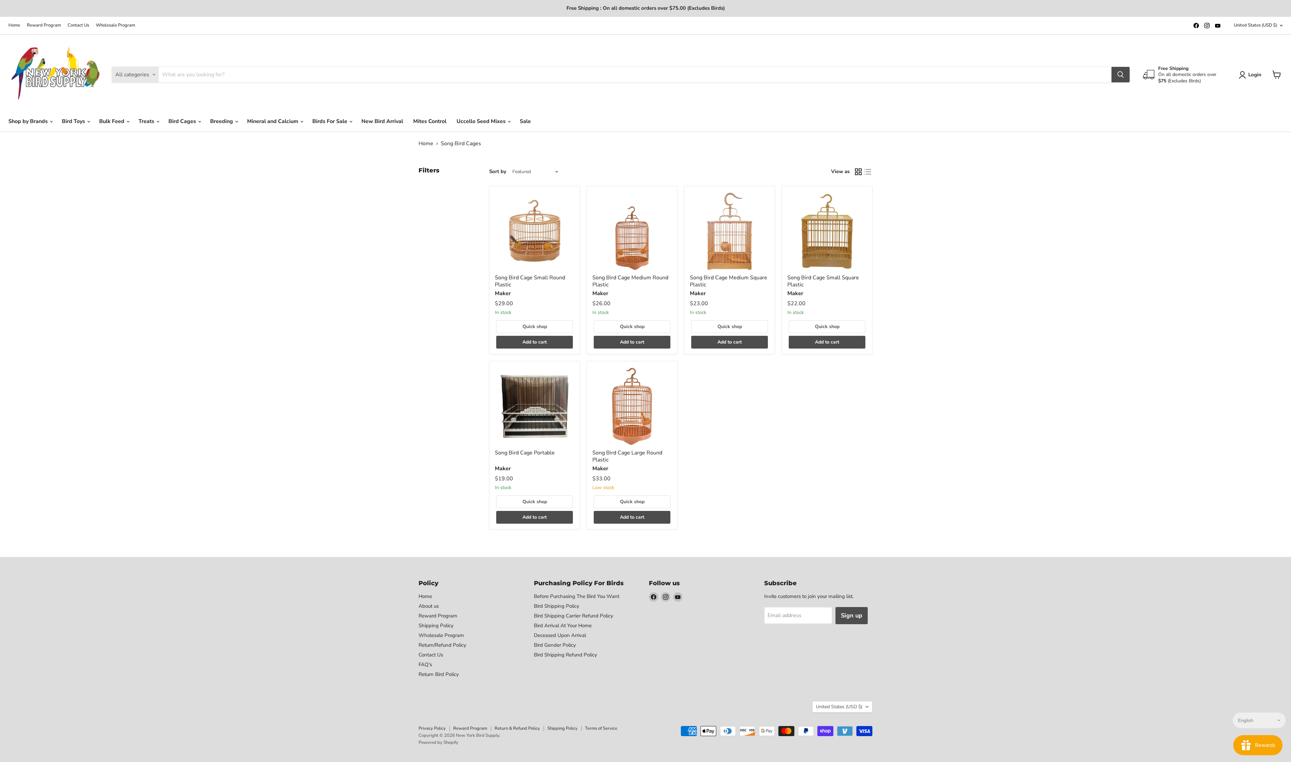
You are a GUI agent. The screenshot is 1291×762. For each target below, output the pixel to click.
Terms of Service (601, 728)
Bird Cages (182, 121)
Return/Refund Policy (442, 645)
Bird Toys (74, 121)
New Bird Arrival (382, 121)
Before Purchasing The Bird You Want (576, 596)
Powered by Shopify (438, 742)
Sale (525, 121)
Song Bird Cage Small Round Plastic (530, 281)
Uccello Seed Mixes (482, 121)
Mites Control (429, 121)
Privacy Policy (432, 728)
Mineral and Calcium (273, 121)
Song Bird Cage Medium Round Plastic (630, 281)
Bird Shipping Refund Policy (565, 654)
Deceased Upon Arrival (560, 635)
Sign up (851, 615)
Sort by (497, 171)
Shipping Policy (436, 625)
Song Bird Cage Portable (525, 452)
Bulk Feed (112, 121)
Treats (147, 121)
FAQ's (425, 664)
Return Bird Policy (439, 674)
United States (1255, 25)
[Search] (1120, 74)
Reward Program (44, 25)
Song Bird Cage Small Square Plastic (823, 281)
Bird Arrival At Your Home (563, 625)
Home (14, 25)
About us (429, 606)
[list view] (867, 171)
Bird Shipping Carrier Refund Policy (573, 615)
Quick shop (534, 326)
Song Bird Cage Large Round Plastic (627, 456)
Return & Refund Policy (517, 728)
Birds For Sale (330, 121)
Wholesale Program (115, 25)
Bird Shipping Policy (556, 606)
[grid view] (858, 171)
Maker (503, 293)
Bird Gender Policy (555, 645)
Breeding (222, 121)
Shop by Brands (28, 121)
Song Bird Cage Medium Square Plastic (728, 281)
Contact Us (78, 25)
